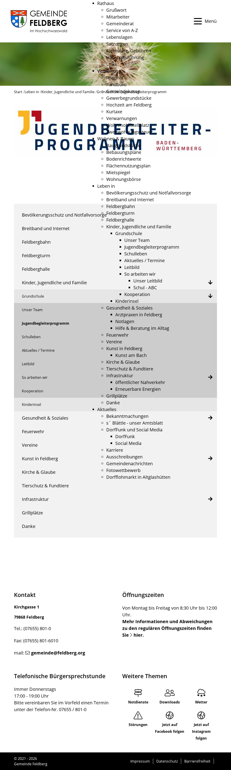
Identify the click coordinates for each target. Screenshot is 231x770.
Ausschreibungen (124, 457)
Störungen (138, 724)
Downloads (169, 702)
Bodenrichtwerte (123, 159)
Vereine (114, 342)
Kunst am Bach (131, 355)
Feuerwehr (117, 335)
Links (111, 64)
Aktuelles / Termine (144, 260)
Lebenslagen (119, 37)
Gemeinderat (120, 24)
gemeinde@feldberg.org (58, 653)
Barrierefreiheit (197, 761)
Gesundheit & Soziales (129, 308)
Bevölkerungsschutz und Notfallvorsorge (148, 193)
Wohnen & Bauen (115, 139)
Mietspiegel (118, 172)
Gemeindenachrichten (129, 463)
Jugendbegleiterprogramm (151, 247)
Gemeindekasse (123, 91)
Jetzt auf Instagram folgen (201, 731)
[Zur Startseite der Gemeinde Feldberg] (39, 21)
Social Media (128, 443)
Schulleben (135, 254)
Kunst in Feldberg (124, 348)
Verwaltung (109, 71)
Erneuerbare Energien (138, 389)
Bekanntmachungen (127, 416)
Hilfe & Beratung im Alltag (142, 328)
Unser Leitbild (147, 281)
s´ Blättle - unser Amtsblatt (134, 423)
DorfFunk (125, 436)
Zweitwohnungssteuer (129, 132)
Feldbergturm (120, 213)
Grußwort (116, 10)
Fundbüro (116, 84)
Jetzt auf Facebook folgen (169, 728)
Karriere (114, 450)
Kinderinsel (127, 301)
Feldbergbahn (120, 206)
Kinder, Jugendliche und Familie (138, 227)
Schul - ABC (145, 287)
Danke (113, 403)
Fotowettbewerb (123, 470)
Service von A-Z (122, 30)
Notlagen (124, 321)
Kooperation (137, 294)
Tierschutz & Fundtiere (129, 369)
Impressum (140, 761)
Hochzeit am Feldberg (129, 105)
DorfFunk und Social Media (134, 430)
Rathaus (105, 3)
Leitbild (131, 267)
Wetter (201, 702)
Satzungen (117, 44)
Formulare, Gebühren (128, 51)
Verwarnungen (121, 118)
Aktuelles (106, 409)
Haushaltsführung (125, 57)
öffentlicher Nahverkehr (140, 382)
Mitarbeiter (117, 17)
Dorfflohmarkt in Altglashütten (138, 477)
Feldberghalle (120, 220)
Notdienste (138, 702)
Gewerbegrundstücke (128, 98)
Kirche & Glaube (123, 362)
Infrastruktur (119, 375)
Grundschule (128, 233)
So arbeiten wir (140, 274)
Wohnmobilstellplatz (127, 125)
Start (18, 91)
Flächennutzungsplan (128, 166)
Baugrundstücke (123, 145)
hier (138, 635)
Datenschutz (167, 761)
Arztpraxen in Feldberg (138, 315)
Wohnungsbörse (123, 179)
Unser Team (137, 240)
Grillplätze (116, 396)
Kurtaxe (114, 112)
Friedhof (115, 78)
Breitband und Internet (130, 200)
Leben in (106, 186)
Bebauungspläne (123, 152)
